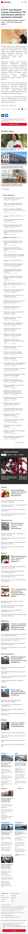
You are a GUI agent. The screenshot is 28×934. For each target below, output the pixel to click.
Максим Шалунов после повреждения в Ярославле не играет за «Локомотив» (13, 323)
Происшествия (14, 320)
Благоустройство (16, 266)
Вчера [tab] (15, 454)
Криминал (13, 234)
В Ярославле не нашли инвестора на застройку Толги (6, 838)
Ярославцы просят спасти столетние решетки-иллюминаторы (13, 318)
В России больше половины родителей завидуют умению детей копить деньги (13, 571)
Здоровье (13, 365)
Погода (13, 222)
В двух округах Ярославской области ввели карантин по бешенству (7, 811)
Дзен (13, 899)
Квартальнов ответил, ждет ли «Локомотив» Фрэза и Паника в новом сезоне (14, 301)
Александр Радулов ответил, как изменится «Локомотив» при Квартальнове (14, 198)
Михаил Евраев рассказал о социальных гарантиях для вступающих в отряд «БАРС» (14, 255)
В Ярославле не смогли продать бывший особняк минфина (6, 833)
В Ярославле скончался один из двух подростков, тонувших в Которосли (13, 334)
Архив (2, 901)
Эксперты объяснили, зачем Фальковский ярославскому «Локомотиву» (9, 478)
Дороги (4, 687)
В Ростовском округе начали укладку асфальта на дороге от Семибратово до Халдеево (13, 277)
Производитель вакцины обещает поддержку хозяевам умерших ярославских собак (15, 363)
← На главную (5, 189)
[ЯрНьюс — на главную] (6, 2)
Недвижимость (5, 822)
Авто (13, 280)
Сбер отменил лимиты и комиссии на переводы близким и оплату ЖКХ (21, 764)
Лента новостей (9, 195)
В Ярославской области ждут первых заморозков (13, 426)
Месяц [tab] (3, 454)
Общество (14, 212)
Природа (14, 251)
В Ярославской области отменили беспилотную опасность (12, 414)
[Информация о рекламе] (24, 216)
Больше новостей (19, 442)
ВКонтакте (14, 897)
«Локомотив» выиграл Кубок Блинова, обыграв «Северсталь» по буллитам (13, 225)
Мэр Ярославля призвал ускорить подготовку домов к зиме (21, 782)
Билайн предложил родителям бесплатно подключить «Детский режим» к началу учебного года (6, 884)
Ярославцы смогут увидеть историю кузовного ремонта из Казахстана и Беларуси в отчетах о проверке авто (12, 392)
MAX (13, 901)
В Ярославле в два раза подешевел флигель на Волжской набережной (6, 849)
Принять (14, 930)
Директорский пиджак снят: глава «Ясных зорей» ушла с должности (14, 312)
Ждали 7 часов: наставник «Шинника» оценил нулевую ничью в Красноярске (13, 204)
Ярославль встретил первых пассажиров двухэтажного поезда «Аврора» (11, 701)
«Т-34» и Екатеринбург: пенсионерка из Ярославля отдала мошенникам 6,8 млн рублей (13, 232)
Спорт (12, 206)
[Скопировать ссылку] (25, 109)
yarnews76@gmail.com (8, 915)
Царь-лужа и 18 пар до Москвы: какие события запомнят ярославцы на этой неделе (13, 242)
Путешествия (18, 822)
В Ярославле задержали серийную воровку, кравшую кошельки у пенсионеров (14, 437)
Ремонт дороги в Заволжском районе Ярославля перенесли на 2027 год (18, 692)
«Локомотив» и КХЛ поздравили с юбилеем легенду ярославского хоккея (14, 369)
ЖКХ (16, 753)
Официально (14, 360)
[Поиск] (22, 2)
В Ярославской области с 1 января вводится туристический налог (20, 838)
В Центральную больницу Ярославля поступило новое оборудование (7, 806)
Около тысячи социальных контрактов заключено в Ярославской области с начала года (15, 284)
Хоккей (13, 200)
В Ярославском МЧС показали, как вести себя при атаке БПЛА (14, 386)
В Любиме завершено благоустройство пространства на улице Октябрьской (13, 264)
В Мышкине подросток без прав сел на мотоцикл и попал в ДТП (13, 347)
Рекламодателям (5, 897)
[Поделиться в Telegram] (19, 109)
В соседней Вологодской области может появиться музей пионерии (13, 398)
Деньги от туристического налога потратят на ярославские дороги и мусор (12, 576)
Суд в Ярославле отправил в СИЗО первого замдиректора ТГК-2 (14, 431)
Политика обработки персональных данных (10, 917)
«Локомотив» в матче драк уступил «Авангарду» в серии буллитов (12, 307)
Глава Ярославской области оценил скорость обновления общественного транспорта (13, 271)
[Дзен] (2, 115)
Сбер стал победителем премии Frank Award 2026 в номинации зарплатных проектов (7, 866)
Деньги (7, 6)
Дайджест (13, 245)
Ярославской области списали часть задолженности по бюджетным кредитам (14, 380)
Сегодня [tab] (21, 454)
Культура (13, 400)
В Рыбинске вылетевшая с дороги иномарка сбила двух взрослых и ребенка (14, 374)
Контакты (3, 899)
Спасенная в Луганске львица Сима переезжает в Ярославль (12, 329)
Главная (2, 6)
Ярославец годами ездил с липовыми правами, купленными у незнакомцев (13, 352)
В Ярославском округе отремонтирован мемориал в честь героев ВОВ (7, 777)
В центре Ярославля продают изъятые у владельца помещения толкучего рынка (13, 409)
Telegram (14, 895)
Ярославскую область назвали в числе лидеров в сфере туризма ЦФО (20, 850)
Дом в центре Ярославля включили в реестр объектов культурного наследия (7, 844)
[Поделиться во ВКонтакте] (22, 109)
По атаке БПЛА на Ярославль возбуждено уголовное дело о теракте (14, 420)
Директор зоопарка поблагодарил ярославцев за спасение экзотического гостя (13, 249)
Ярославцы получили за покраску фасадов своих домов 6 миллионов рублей (14, 290)
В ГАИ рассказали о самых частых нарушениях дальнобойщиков (12, 403)
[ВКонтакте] (6, 115)
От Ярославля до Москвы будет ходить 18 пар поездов (21, 833)
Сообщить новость (14, 124)
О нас (2, 895)
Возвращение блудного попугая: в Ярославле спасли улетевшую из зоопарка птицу (14, 341)
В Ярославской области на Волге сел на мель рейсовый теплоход (13, 296)
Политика (13, 382)
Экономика (14, 273)
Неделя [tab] (9, 454)
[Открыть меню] (25, 2)
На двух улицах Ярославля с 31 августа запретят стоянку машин (13, 358)
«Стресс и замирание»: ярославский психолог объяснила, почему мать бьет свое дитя (14, 210)
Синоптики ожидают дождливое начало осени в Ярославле (13, 220)
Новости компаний (6, 855)
